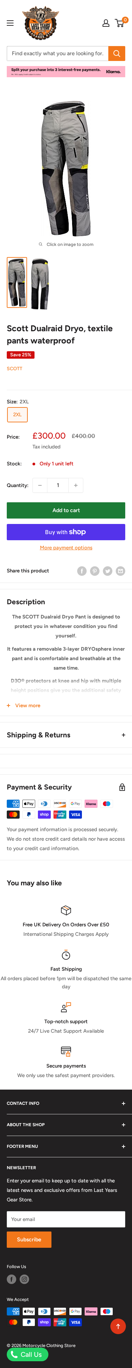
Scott (14, 369)
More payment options (66, 548)
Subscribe (29, 1239)
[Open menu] (10, 23)
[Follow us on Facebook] (11, 1279)
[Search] (116, 53)
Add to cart (66, 510)
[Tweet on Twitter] (107, 571)
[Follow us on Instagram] (24, 1279)
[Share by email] (120, 571)
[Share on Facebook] (82, 571)
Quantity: (17, 485)
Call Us (30, 1354)
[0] (119, 23)
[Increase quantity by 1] (76, 485)
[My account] (106, 23)
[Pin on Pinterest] (95, 571)
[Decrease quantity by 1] (40, 485)
